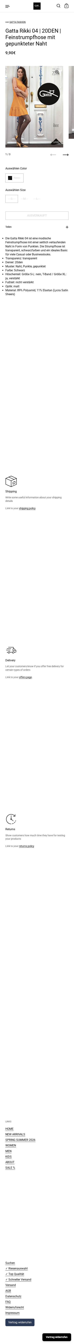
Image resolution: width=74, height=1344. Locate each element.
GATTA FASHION (18, 22)
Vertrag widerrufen (20, 1322)
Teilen (8, 226)
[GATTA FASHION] (37, 6)
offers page (25, 677)
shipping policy (27, 508)
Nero (17, 177)
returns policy (26, 846)
